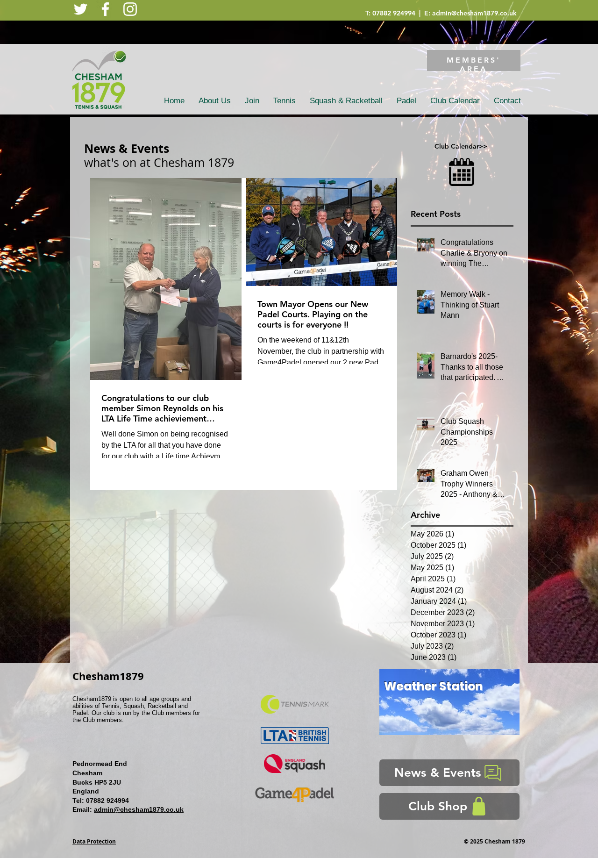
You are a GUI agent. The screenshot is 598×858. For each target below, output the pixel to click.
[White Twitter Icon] (80, 9)
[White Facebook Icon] (105, 9)
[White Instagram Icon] (130, 9)
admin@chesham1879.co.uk (474, 13)
